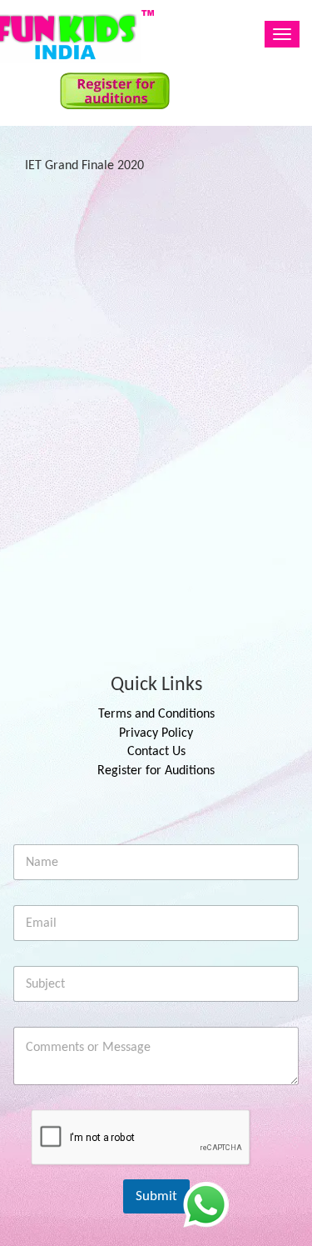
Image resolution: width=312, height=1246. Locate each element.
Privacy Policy (156, 733)
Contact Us (156, 751)
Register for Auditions (156, 771)
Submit (156, 1196)
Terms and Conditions (156, 714)
